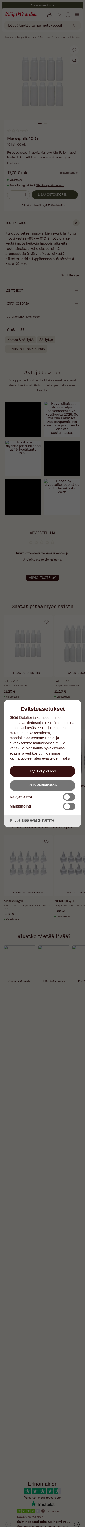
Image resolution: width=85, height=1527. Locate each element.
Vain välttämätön (42, 785)
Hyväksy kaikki (43, 771)
